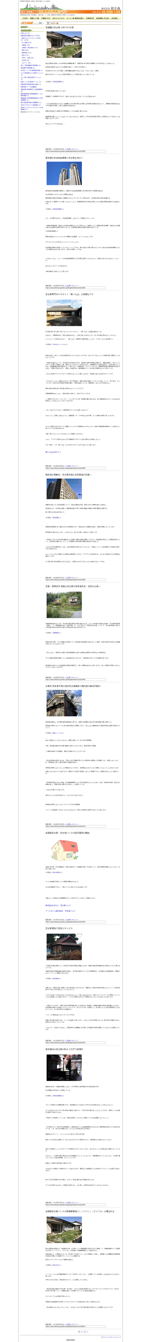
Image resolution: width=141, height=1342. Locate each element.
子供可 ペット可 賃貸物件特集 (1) (31, 70)
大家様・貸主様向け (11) (29, 47)
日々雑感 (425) (26, 42)
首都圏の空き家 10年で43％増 (59, 27)
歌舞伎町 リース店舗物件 (29, 87)
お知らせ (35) (25, 33)
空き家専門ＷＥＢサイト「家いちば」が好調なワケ (69, 294)
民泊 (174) (24, 55)
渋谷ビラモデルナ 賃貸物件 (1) (31, 105)
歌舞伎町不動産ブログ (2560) (30, 35)
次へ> (86, 1332)
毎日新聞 (55, 978)
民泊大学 (55, 1265)
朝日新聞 (55, 517)
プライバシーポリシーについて (111, 1337)
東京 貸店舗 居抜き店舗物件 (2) (31, 102)
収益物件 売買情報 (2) (28, 68)
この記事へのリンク (71, 149)
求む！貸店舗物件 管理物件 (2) (31, 65)
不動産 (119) (25, 45)
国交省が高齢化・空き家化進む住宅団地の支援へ (68, 475)
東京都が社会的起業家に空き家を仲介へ (64, 158)
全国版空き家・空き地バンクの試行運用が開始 (67, 833)
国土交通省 (56, 872)
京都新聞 (55, 633)
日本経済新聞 (56, 81)
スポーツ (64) (26, 63)
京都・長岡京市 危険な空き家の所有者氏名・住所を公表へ (72, 586)
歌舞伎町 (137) (26, 53)
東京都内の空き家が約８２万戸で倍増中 (64, 1049)
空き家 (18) (25, 60)
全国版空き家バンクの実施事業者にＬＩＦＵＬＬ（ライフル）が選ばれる (80, 1211)
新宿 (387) (24, 50)
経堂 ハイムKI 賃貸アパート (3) (31, 82)
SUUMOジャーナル (58, 344)
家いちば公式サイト (53, 452)
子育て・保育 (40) (27, 58)
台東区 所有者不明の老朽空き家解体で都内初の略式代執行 (72, 686)
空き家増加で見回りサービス (59, 928)
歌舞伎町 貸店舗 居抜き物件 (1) (31, 84)
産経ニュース (56, 733)
